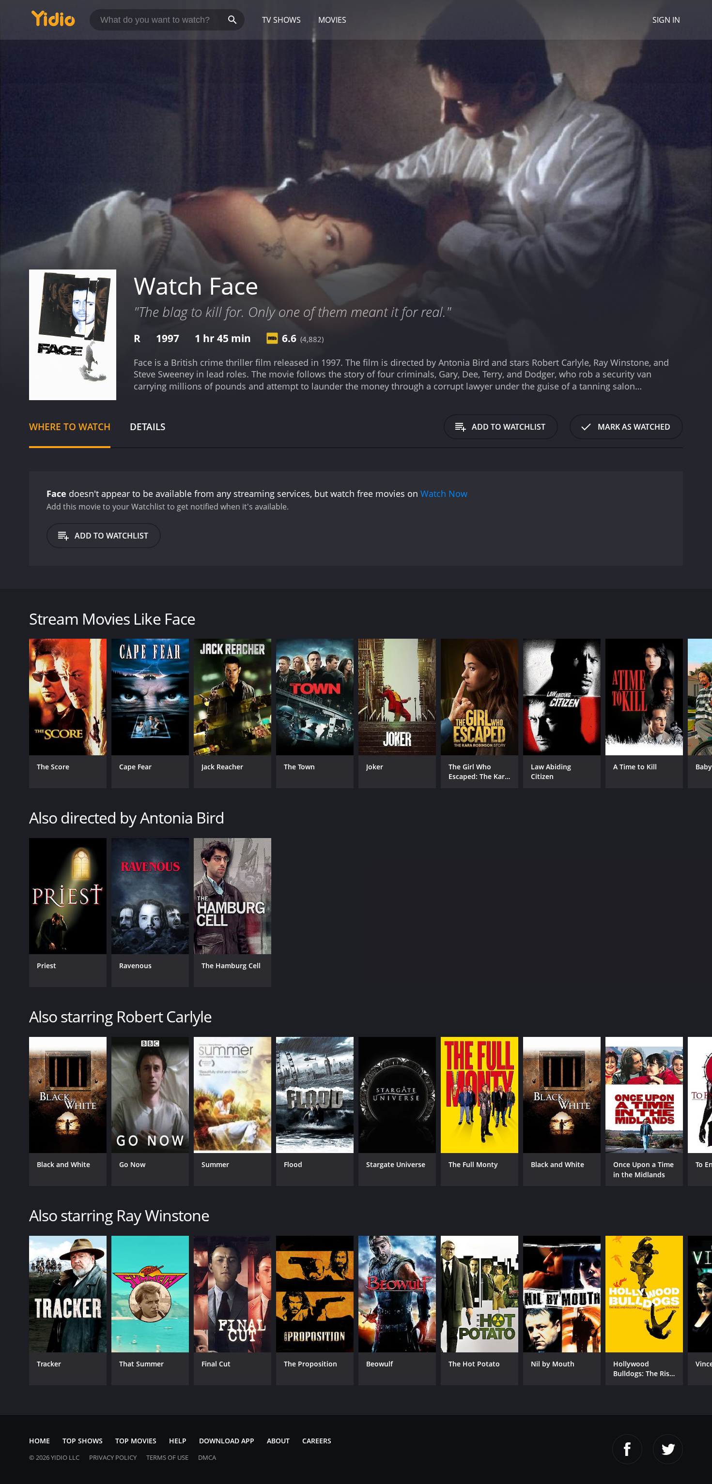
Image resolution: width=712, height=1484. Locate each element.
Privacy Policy (113, 1457)
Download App (226, 1440)
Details (147, 426)
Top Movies (135, 1440)
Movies (332, 20)
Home (39, 1440)
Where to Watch (69, 426)
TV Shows (281, 20)
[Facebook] (627, 1449)
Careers (316, 1440)
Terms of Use (167, 1457)
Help (177, 1440)
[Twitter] (668, 1449)
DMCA (207, 1457)
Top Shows (82, 1440)
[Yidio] (53, 21)
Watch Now (443, 493)
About (278, 1440)
